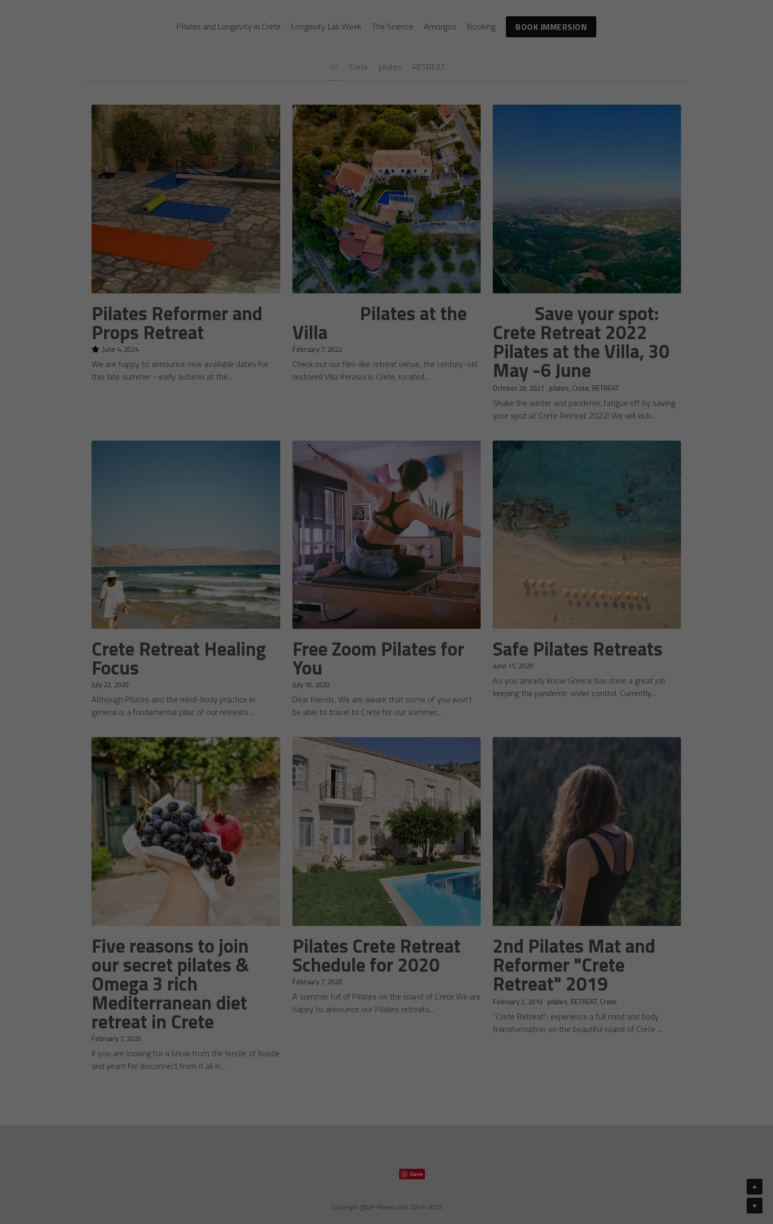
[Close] (515, 496)
